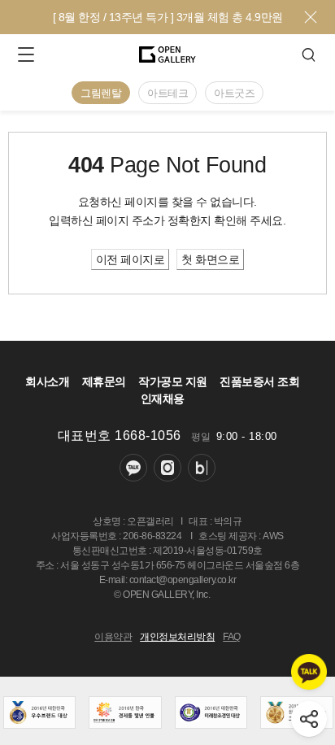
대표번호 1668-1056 (119, 435)
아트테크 (167, 93)
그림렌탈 (100, 93)
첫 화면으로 (210, 259)
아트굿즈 (234, 93)
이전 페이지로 (130, 259)
